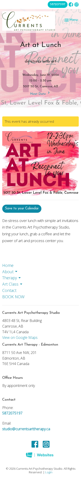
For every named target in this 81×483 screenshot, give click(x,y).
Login (48, 472)
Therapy (9, 277)
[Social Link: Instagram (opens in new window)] (76, 4)
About (8, 271)
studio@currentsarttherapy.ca (26, 428)
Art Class (10, 284)
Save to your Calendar (22, 208)
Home (8, 265)
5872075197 (57, 4)
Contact (9, 290)
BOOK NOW (13, 296)
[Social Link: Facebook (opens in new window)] (71, 4)
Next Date (38, 94)
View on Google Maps (20, 337)
